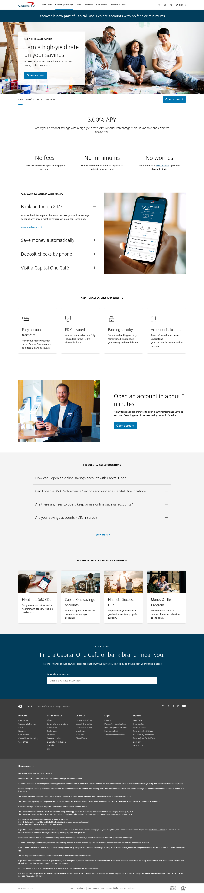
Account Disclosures (66, 806)
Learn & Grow (139, 727)
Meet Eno (80, 734)
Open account (36, 75)
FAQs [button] (39, 99)
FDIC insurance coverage (42, 773)
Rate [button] (20, 99)
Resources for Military (143, 731)
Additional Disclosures (114, 734)
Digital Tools (81, 738)
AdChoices (81, 888)
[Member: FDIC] (173, 888)
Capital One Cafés (84, 724)
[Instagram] (163, 706)
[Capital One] (20, 706)
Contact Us (138, 745)
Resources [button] (50, 99)
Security (137, 741)
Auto (20, 727)
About (50, 720)
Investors (51, 734)
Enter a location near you (58, 674)
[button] (59, 206)
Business (22, 731)
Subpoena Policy (112, 731)
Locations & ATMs (84, 720)
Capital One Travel (84, 727)
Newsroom (52, 727)
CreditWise (23, 741)
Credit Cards (23, 720)
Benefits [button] (30, 99)
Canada (50, 745)
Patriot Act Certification (115, 724)
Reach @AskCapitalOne (144, 738)
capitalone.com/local (157, 830)
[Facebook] (173, 706)
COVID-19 (137, 720)
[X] (168, 706)
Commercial (23, 734)
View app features (30, 227)
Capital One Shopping (28, 738)
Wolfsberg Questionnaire (115, 727)
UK (48, 749)
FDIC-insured (162, 165)
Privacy (107, 720)
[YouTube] (184, 706)
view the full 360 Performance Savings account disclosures (59, 778)
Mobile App (81, 731)
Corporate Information (57, 724)
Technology (52, 731)
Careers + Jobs (53, 738)
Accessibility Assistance (143, 734)
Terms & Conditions (127, 888)
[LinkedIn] (178, 706)
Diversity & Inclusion (56, 741)
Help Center (138, 724)
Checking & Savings (27, 724)
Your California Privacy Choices (100, 888)
